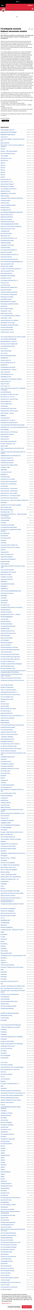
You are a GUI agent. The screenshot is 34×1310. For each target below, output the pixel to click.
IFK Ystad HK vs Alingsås (7, 1064)
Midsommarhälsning (5, 1171)
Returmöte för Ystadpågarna (7, 911)
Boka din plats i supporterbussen (9, 441)
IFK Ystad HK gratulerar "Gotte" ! (8, 668)
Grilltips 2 (3, 1174)
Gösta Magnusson (5, 996)
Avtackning (3, 522)
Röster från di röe (5, 439)
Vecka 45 (3, 701)
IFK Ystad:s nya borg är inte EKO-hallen (10, 654)
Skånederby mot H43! (6, 376)
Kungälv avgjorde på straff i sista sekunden (11, 748)
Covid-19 (3, 1104)
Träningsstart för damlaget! (7, 820)
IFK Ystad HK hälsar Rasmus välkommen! (10, 656)
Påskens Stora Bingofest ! (7, 642)
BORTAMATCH (4, 474)
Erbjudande (3, 775)
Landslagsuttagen (5, 922)
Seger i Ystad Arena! (5, 372)
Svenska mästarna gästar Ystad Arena (10, 1277)
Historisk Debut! (4, 1127)
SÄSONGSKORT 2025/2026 (7, 462)
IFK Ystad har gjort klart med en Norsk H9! (10, 1197)
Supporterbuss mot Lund (7, 181)
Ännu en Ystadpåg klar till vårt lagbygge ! (10, 825)
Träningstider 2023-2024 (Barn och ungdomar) (12, 607)
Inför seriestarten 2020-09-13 (7, 1134)
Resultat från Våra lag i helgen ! (8, 727)
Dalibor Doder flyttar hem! (7, 834)
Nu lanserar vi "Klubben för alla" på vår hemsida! (12, 967)
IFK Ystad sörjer (4, 1195)
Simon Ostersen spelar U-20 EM (8, 793)
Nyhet (2, 1086)
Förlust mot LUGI (5, 282)
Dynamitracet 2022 (5, 805)
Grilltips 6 (3, 1153)
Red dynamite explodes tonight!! (8, 848)
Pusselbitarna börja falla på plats (8, 1235)
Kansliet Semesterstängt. (7, 623)
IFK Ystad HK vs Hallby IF (6, 1074)
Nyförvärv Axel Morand (6, 1266)
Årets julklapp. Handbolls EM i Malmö (9, 325)
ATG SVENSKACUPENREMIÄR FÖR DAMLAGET (12, 212)
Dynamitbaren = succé (6, 311)
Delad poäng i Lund (5, 235)
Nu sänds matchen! (5, 1141)
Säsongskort (4, 1190)
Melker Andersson (5, 143)
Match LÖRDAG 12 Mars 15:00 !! (8, 867)
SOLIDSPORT (4, 598)
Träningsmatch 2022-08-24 (7, 766)
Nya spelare (3, 1136)
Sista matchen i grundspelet (7, 1209)
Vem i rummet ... (4, 348)
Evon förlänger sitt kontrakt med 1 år (9, 280)
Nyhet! (2, 969)
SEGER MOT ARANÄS (6, 242)
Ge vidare (3, 936)
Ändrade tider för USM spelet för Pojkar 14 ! (11, 898)
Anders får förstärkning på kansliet (9, 292)
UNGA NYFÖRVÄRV (5, 635)
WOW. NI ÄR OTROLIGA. (6, 257)
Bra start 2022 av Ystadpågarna (8, 908)
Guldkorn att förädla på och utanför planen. (11, 678)
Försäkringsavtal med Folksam (8, 367)
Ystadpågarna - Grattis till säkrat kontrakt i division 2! (13, 853)
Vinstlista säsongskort (6, 1183)
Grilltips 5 (3, 1160)
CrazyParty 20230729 (5, 621)
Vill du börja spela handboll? (7, 965)
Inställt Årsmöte (4, 800)
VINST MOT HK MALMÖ (6, 612)
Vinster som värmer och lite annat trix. (9, 734)
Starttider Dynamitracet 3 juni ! (8, 631)
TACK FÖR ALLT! (4, 160)
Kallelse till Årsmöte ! (6, 807)
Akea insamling (4, 1120)
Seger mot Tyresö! (5, 383)
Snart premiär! (4, 602)
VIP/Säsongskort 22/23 (6, 787)
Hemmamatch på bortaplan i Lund (9, 238)
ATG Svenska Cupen (5, 771)
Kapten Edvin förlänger (6, 289)
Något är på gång (5, 195)
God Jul (2, 918)
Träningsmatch (4, 780)
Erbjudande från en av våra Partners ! (9, 844)
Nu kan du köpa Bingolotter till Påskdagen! (11, 1025)
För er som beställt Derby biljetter (8, 1247)
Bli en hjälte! (3, 1050)
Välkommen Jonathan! (6, 574)
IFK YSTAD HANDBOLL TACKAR (8, 1204)
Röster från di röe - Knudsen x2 (8, 420)
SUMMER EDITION (5, 628)
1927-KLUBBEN (4, 156)
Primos (2, 886)
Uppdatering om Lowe (6, 158)
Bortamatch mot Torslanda (7, 296)
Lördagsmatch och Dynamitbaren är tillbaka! (11, 379)
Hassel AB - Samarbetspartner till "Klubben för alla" (13, 986)
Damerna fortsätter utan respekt (8, 708)
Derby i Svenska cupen (6, 507)
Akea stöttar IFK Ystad (6, 1200)
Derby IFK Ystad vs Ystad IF (7, 1102)
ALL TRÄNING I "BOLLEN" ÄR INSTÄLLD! (10, 865)
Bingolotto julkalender (6, 1115)
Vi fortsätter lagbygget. (6, 827)
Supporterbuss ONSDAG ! (7, 556)
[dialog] (17, 1300)
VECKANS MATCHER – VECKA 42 (8, 369)
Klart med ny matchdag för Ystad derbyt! (10, 890)
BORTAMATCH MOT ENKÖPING (8, 275)
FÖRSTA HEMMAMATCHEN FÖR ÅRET (10, 224)
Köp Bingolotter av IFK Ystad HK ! (8, 572)
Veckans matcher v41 (6, 381)
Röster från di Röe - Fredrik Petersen (9, 491)
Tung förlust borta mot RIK (7, 329)
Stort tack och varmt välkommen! (8, 1256)
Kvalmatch (3, 549)
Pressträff (3, 1148)
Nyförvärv (3, 148)
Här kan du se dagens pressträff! (8, 1006)
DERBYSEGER (4, 469)
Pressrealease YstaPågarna (7, 1124)
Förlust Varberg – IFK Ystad (7, 413)
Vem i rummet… (4, 353)
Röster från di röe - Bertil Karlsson (9, 483)
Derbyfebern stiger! (5, 476)
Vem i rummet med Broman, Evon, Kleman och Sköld (13, 336)
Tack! (2, 983)
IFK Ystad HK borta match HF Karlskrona (10, 743)
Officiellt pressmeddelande (7, 1008)
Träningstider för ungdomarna (8, 1139)
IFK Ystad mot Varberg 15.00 (7, 661)
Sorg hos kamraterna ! (6, 645)
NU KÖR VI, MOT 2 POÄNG (7, 266)
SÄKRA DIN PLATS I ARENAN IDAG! (9, 287)
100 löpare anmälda (5, 200)
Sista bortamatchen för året (7, 264)
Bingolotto (3, 946)
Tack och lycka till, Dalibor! (7, 685)
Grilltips (2, 1176)
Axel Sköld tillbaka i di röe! (7, 374)
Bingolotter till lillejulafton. (7, 927)
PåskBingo (3, 841)
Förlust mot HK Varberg (6, 219)
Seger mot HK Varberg (6, 1227)
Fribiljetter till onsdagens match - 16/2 (10, 879)
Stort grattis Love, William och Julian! (9, 394)
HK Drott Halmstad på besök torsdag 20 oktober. (12, 725)
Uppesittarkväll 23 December (7, 584)
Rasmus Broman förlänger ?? (8, 184)
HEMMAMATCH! (4, 358)
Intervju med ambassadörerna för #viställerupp (12, 1036)
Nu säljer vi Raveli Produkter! (7, 1041)
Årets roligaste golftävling (7, 509)
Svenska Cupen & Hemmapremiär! (9, 481)
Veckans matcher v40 (6, 401)
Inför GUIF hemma (5, 1220)
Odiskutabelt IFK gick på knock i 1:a (9, 692)
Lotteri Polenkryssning (6, 1258)
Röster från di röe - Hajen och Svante (9, 399)
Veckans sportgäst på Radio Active (9, 1001)
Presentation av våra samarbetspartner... (10, 994)
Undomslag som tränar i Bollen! (8, 846)
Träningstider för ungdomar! (7, 763)
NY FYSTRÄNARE (5, 640)
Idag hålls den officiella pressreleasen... (10, 1013)
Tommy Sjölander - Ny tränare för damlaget (11, 839)
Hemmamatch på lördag (6, 273)
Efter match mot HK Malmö (7, 1240)
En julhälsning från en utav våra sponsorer (10, 1282)
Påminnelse (3, 851)
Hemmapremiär (4, 406)
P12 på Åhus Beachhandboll (7, 785)
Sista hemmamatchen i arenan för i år (9, 254)
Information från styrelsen (7, 327)
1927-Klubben (4, 829)
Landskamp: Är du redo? (6, 576)
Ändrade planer (4, 1207)
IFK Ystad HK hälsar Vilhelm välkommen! (10, 659)
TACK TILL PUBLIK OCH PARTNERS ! (9, 869)
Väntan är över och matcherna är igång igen (11, 226)
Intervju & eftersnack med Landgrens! (9, 320)
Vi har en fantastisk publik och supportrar (10, 315)
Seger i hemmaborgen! (6, 350)
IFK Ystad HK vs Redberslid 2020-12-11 (10, 1083)
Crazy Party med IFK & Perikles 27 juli (9, 545)
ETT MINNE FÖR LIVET (6, 210)
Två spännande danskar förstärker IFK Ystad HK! (12, 903)
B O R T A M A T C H (5, 386)
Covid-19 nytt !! (4, 1062)
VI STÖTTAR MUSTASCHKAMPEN (8, 339)
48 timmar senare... (5, 1003)
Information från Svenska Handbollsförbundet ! (12, 1095)
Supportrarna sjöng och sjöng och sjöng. (10, 694)
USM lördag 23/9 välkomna (7, 593)
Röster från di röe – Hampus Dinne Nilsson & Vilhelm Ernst (14, 500)
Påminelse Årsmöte (5, 1155)
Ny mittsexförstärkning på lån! (8, 346)
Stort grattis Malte (5, 520)
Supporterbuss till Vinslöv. (7, 579)
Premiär (2, 941)
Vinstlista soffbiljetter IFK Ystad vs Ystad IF (11, 1100)
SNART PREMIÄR (5, 429)
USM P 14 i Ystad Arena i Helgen (8, 689)
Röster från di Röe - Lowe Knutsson (9, 488)
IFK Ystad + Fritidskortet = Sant (8, 443)
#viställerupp (4, 883)
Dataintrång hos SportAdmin (7, 525)
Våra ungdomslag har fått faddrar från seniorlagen (13, 425)
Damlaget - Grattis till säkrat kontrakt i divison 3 (12, 832)
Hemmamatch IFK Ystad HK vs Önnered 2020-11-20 (13, 1093)
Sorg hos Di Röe (4, 818)
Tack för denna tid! (5, 815)
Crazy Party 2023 (4, 619)
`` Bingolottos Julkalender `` (7, 736)
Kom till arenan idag (5, 285)
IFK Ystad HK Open (5, 605)
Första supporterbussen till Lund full (9, 259)
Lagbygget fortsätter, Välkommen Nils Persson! (12, 198)
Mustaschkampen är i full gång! (8, 301)
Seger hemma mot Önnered (7, 1268)
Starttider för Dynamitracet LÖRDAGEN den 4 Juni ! (13, 813)
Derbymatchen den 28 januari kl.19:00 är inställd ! (12, 893)
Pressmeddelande (5, 722)
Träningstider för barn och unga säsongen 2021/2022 (13, 955)
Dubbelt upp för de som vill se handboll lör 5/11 (12, 715)
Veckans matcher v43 (6, 360)
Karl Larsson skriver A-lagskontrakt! (9, 343)
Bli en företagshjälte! (5, 1055)
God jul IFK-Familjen (5, 247)
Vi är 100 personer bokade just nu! (9, 249)
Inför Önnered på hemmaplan (8, 1270)
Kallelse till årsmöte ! (5, 609)
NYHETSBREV (4, 595)
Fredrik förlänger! (5, 436)
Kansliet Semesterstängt (6, 795)
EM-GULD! (3, 888)
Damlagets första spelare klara (8, 1222)
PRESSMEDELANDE (5, 920)
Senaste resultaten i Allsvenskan (8, 750)
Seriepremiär (4, 759)
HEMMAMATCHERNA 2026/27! (8, 134)
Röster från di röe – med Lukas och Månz (10, 495)
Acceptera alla (27, 1306)
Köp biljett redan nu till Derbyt (8, 1249)
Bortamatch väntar (5, 207)
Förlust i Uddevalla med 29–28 (8, 362)
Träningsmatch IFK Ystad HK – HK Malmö (10, 614)
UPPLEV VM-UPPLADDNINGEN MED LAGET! (11, 591)
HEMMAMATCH (4, 588)
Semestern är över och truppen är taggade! (11, 505)
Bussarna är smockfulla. (6, 252)
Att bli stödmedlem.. (5, 999)
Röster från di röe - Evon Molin (8, 479)
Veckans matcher (5, 203)
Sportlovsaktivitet (5, 563)
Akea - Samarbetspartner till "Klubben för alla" (11, 988)
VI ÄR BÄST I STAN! (5, 467)
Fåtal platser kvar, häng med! (7, 221)
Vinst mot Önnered (5, 1284)
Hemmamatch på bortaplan (7, 240)
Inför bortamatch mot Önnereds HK (9, 1287)
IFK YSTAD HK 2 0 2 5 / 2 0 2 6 (8, 396)
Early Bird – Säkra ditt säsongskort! (9, 151)
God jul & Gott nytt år (5, 1273)
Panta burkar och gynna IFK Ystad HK (9, 981)
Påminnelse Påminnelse (6, 953)
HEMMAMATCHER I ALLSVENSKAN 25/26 (10, 455)
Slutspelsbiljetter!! (5, 1202)
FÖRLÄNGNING (4, 600)
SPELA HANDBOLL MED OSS (7, 130)
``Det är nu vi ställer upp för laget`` (9, 874)
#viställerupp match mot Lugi (8, 1046)
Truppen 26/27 (4, 137)
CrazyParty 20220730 (5, 802)
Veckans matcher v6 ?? (6, 179)
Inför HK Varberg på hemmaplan (8, 1233)
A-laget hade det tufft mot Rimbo (8, 732)
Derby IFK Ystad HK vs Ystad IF (8, 895)
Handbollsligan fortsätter (7, 1261)
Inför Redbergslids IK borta (7, 1224)
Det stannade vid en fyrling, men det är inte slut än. (12, 680)
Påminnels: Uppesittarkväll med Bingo (10, 1097)
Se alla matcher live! (5, 418)
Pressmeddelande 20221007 (7, 739)
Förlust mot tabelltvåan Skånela (8, 205)
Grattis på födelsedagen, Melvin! (8, 355)
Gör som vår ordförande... (7, 1048)
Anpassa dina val (6, 1303)
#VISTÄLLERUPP (4, 1057)
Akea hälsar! (4, 1164)
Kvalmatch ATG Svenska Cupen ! (8, 633)
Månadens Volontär (5, 191)
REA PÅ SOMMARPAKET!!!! (7, 616)
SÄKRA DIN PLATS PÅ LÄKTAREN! (9, 132)
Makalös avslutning (5, 872)
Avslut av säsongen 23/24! (7, 554)
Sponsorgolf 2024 (5, 533)
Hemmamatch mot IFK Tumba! (8, 322)
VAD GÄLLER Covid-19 (6, 1129)
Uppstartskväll (4, 1131)
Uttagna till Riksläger (5, 518)
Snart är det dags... (5, 1017)
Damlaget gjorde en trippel (7, 699)
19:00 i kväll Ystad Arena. (6, 652)
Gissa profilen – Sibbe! (6, 318)
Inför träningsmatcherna (6, 1143)
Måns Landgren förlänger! (7, 308)
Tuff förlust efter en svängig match (9, 294)
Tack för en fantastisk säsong (8, 153)
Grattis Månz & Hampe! (6, 299)
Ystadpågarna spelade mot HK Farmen (10, 768)
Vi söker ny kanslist (5, 1280)
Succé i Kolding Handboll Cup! (8, 836)
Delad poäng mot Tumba (6, 313)
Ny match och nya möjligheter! (8, 862)
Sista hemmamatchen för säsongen (9, 647)
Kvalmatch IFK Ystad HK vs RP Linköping (10, 547)
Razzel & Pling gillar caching (7, 666)
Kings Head (3, 540)
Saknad (2, 1157)
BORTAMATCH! (4, 365)
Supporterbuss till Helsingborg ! (8, 559)
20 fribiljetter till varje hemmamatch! (9, 422)
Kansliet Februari (5, 1254)
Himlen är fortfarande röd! (7, 458)
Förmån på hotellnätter (6, 1289)
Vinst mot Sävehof (5, 1275)
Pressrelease (4, 939)
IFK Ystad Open (4, 486)
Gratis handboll (4, 950)
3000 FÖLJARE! (4, 446)
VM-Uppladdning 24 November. (8, 626)
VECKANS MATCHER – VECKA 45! (9, 341)
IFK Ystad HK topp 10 (6, 711)
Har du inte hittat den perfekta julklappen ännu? (12, 261)
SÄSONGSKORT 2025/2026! (7, 434)
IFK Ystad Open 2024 (5, 538)
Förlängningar (4, 855)
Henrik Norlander (5, 881)
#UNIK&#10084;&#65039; (7, 1237)
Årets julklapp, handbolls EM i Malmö (9, 304)
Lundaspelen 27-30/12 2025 (7, 245)
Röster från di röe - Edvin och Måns (9, 493)
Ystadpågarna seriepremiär (7, 741)
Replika (2, 932)
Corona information (5, 1079)
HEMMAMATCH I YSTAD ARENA (8, 193)
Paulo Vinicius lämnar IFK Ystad (8, 913)
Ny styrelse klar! (4, 535)
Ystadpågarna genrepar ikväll (8, 756)
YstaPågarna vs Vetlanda (6, 1113)
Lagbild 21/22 (4, 962)
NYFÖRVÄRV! (4, 502)
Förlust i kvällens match (6, 403)
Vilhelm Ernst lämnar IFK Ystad (8, 228)
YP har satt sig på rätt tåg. (7, 729)
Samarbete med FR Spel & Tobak (8, 408)
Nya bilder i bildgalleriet (6, 1122)
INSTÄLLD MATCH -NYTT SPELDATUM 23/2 (11, 876)
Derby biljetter (4, 934)
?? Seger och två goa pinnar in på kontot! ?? (11, 268)
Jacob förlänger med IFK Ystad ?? (9, 188)
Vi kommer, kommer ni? (6, 472)
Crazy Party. (3, 782)
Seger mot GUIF (4, 1217)
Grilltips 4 (3, 1167)
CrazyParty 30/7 (4, 798)
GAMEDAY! (3, 415)
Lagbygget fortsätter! (6, 822)
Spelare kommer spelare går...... (8, 718)
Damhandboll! (4, 1263)
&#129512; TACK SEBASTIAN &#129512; (10, 649)
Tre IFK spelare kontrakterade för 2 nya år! (10, 1242)
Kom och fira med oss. (6, 761)
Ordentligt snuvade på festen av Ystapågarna (11, 663)
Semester (3, 1162)
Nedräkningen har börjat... (7, 1015)
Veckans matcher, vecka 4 (7, 214)
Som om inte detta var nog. (7, 696)
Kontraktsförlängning (6, 392)
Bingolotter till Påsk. (5, 561)
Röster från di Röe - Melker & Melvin (9, 465)
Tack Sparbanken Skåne (6, 1251)
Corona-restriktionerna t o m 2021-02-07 (10, 1069)
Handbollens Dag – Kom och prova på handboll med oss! (14, 427)
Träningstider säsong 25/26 (7, 460)
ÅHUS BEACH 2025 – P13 (7, 512)
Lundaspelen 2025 (5, 231)
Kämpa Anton (4, 306)
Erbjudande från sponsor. (7, 1186)
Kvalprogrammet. (5, 552)
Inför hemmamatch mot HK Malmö (9, 1244)
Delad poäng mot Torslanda (7, 186)
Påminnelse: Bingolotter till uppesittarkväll (10, 1090)
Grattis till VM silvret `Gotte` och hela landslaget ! (12, 1067)
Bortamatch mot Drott (6, 278)
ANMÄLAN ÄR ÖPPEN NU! (7, 217)
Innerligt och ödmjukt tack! (7, 687)
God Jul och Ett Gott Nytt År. (7, 569)
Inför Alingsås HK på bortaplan (8, 1215)
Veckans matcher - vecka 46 (7, 332)
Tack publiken (4, 860)
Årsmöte (3, 778)
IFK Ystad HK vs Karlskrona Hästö (9, 746)
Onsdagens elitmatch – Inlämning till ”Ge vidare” (12, 929)
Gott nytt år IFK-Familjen (6, 233)
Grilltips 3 (3, 1169)
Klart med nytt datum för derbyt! (8, 915)
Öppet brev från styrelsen (7, 638)
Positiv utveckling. (5, 706)
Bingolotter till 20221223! (6, 713)
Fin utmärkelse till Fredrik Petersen (9, 527)
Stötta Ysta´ (3, 1072)
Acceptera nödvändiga (14, 1306)
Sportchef (3, 1150)
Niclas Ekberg (4, 943)
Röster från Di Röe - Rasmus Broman (9, 498)
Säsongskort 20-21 (5, 1193)
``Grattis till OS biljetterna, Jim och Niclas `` (11, 1027)
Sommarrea (3, 542)
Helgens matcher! (5, 720)
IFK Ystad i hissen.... (5, 703)
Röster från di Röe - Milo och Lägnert (9, 410)
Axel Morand (4, 1181)
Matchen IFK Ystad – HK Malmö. (8, 858)
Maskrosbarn (4, 925)
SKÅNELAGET (4, 581)
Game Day (3, 960)
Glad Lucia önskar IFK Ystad (7, 271)
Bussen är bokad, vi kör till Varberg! (9, 432)
